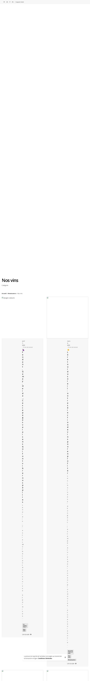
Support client (20, 2)
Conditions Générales (45, 658)
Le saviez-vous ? (25, 625)
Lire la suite (25, 634)
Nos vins (24, 630)
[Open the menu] (85, 44)
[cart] (79, 44)
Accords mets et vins (70, 652)
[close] (65, 657)
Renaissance (71, 660)
